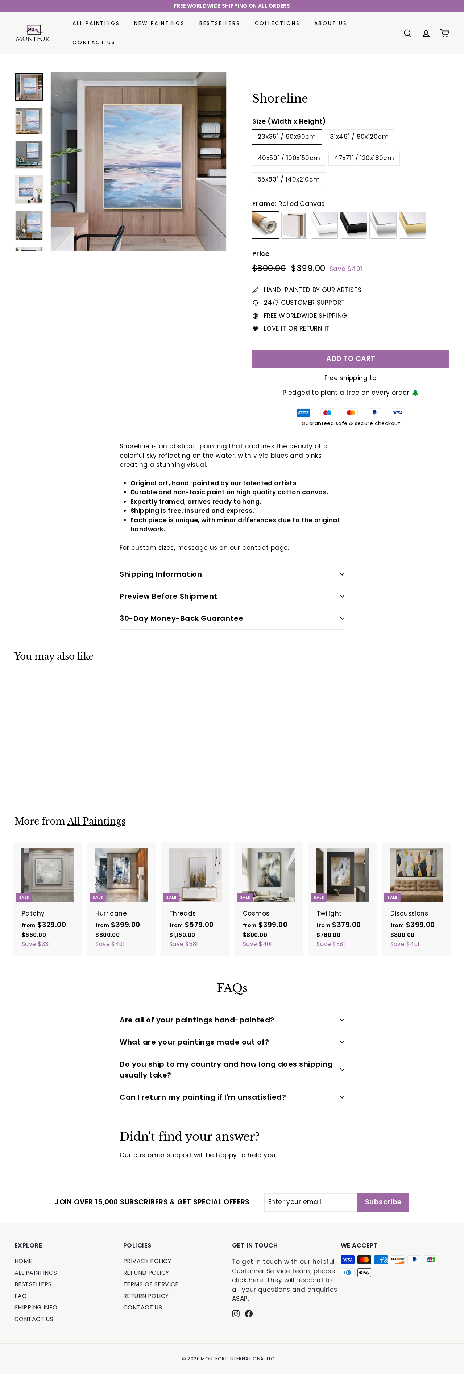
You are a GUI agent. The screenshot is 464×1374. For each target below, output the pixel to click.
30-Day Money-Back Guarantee (182, 618)
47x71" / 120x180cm (364, 158)
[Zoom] (138, 161)
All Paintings (96, 23)
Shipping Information (161, 574)
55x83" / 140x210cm (289, 179)
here (256, 1280)
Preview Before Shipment (169, 596)
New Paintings (159, 23)
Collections (277, 23)
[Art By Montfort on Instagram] (236, 1313)
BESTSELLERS (33, 1284)
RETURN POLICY (146, 1296)
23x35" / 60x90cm (287, 136)
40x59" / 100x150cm (289, 158)
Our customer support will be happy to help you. (198, 1155)
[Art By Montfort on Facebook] (249, 1313)
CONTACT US (33, 1319)
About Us (330, 23)
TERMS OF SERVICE (151, 1284)
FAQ (20, 1296)
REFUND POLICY (146, 1273)
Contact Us (94, 42)
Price (260, 253)
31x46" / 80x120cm (359, 136)
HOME (23, 1261)
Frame (288, 203)
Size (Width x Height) (289, 121)
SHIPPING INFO (36, 1307)
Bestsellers (219, 23)
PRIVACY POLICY (147, 1261)
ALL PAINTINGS (35, 1273)
